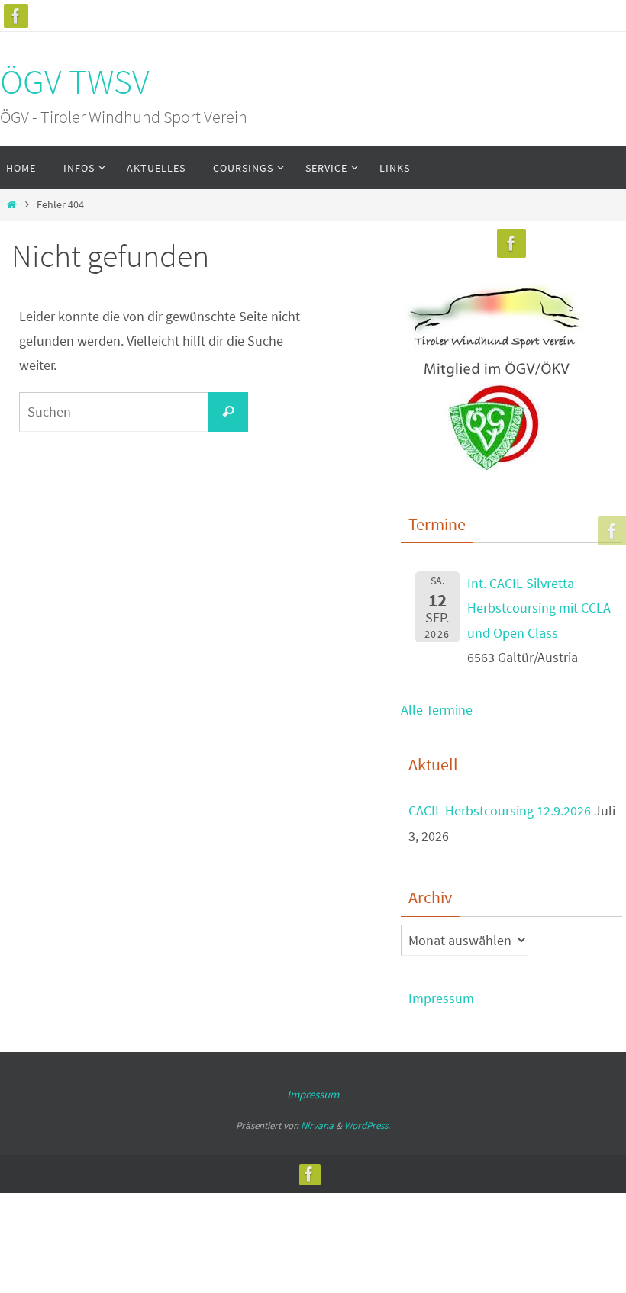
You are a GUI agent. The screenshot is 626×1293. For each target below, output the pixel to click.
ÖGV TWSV (75, 82)
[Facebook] (16, 16)
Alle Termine (437, 710)
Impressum (441, 998)
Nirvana (317, 1125)
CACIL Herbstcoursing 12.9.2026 (499, 810)
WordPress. (367, 1125)
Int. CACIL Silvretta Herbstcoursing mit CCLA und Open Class (539, 608)
